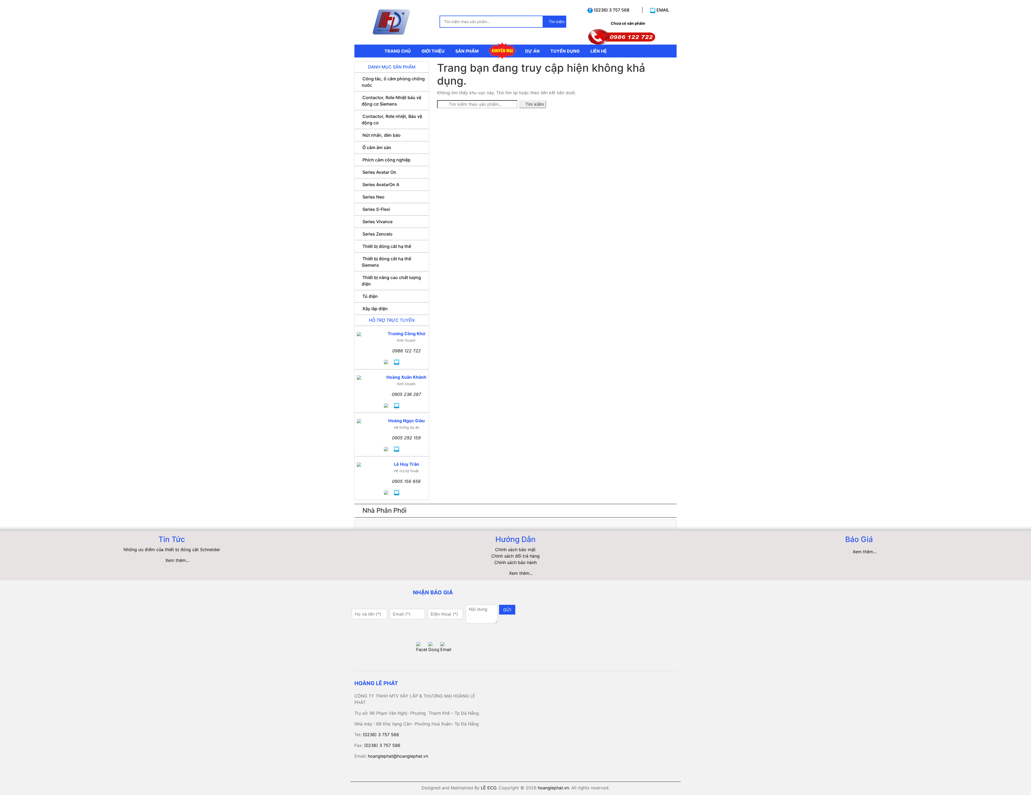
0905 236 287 (406, 394)
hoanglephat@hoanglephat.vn (398, 756)
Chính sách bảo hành (515, 562)
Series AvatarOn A (380, 184)
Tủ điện (370, 296)
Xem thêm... (177, 560)
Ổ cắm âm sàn (376, 147)
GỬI (507, 609)
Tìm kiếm (556, 21)
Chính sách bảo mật (515, 549)
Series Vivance (377, 221)
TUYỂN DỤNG (565, 51)
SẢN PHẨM (467, 51)
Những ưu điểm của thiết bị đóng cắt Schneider (172, 549)
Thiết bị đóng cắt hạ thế (386, 246)
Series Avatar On (379, 172)
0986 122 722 (406, 350)
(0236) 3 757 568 (611, 10)
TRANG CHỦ (397, 51)
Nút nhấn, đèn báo (381, 135)
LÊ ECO (488, 787)
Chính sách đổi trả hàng (515, 556)
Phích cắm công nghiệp (386, 159)
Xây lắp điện (375, 308)
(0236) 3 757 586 (382, 745)
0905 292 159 (406, 437)
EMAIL (662, 10)
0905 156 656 (406, 481)
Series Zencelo (377, 234)
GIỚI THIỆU (433, 51)
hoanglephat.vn (553, 787)
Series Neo (373, 197)
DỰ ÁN (532, 51)
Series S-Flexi (376, 209)
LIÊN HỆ (598, 51)
